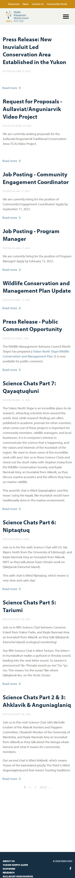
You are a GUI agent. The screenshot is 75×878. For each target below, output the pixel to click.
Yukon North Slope (15, 865)
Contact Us (38, 4)
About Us (9, 861)
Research (9, 872)
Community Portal (57, 4)
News (26, 4)
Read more (9, 88)
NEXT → (45, 787)
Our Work (9, 868)
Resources (14, 4)
